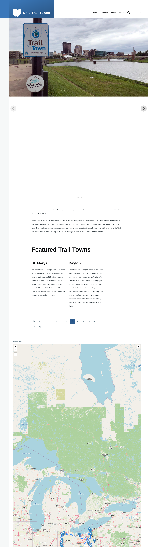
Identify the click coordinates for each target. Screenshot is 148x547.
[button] (94, 541)
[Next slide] (144, 108)
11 (95, 321)
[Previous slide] (13, 108)
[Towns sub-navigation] (108, 13)
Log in (139, 13)
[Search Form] (128, 12)
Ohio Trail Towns (36, 13)
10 (89, 321)
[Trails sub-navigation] (117, 13)
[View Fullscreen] (15, 354)
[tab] (75, 197)
